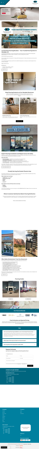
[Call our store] (9, 447)
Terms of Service (24, 363)
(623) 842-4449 (9, 375)
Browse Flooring (19, 121)
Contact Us (4, 69)
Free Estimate (4, 447)
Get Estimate (30, 365)
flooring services (4, 54)
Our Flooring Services (6, 167)
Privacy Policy (19, 363)
